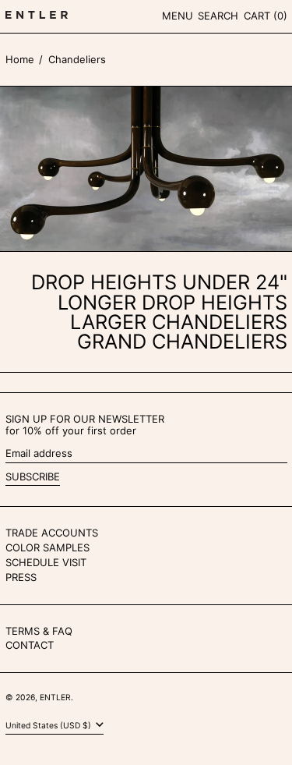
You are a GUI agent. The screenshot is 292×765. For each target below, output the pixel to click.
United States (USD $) (49, 726)
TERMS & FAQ (38, 631)
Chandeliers (77, 59)
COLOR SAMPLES (47, 547)
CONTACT (29, 645)
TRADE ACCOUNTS (51, 532)
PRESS (21, 577)
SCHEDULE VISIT (45, 562)
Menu (177, 15)
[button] (218, 16)
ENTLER (55, 697)
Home (19, 59)
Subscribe (32, 476)
